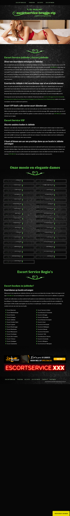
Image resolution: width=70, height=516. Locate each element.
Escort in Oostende (59, 97)
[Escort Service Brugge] (35, 13)
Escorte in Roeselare (43, 331)
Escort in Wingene (43, 341)
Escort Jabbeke (11, 319)
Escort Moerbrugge (12, 327)
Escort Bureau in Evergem (45, 319)
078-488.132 (53, 67)
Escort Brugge (21, 2)
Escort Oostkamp (11, 334)
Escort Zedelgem (11, 341)
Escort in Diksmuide (43, 317)
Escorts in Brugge (48, 97)
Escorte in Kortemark (43, 324)
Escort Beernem (38, 99)
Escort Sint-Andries (12, 336)
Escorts (40, 2)
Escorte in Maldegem (43, 327)
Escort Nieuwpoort (12, 331)
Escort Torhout (11, 339)
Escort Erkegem (29, 99)
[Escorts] (35, 359)
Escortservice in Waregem (45, 343)
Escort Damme (21, 99)
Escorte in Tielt (42, 334)
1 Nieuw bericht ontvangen (61, 513)
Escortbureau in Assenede (45, 312)
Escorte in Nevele (42, 329)
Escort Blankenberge (49, 99)
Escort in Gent (42, 322)
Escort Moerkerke (12, 329)
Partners (53, 379)
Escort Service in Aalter (10, 99)
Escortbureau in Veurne (44, 336)
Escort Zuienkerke (12, 343)
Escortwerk (50, 2)
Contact (45, 379)
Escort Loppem (11, 324)
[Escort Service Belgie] (35, 367)
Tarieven (32, 2)
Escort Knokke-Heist (12, 322)
